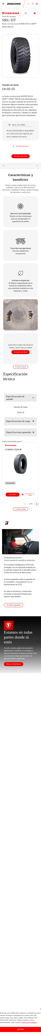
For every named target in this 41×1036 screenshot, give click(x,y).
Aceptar (20, 1029)
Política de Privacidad (13, 1022)
